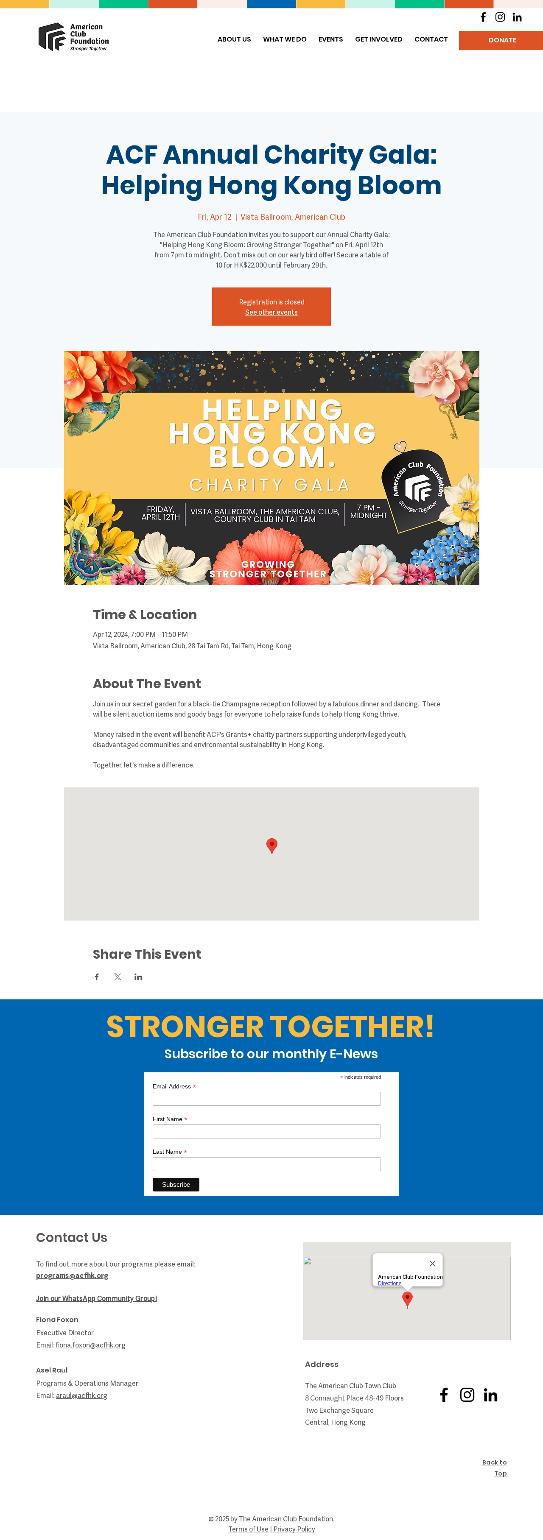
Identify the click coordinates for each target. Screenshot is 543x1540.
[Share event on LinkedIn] (138, 977)
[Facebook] (483, 17)
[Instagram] (500, 17)
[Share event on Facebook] (97, 977)
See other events (271, 312)
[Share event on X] (118, 977)
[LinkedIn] (517, 17)
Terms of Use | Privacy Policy (271, 1528)
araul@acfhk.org (81, 1395)
